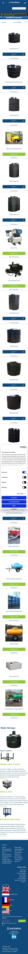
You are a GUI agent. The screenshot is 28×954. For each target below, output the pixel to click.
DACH (10, 905)
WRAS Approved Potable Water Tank (14, 82)
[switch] (24, 477)
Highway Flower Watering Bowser (14, 148)
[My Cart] (25, 3)
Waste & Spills (18, 847)
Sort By (15, 22)
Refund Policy (22, 876)
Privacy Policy (22, 875)
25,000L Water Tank (14, 214)
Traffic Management (6, 849)
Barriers (4, 847)
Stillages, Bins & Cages (10, 764)
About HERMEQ (22, 878)
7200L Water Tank (14, 346)
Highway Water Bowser (14, 546)
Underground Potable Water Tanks (14, 513)
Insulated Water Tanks (14, 313)
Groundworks (5, 857)
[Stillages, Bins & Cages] (14, 757)
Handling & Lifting (6, 859)
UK (10, 889)
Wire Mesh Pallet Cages (10, 819)
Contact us (23, 881)
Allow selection (14, 501)
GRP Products (18, 856)
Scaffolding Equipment (7, 861)
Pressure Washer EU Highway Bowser (14, 709)
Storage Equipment (19, 849)
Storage (5, 16)
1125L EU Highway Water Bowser (14, 578)
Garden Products (19, 857)
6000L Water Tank (14, 379)
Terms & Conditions (21, 873)
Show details (20, 493)
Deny (14, 505)
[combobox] (19, 8)
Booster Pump (14, 248)
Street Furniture (18, 852)
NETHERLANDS (13, 894)
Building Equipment (6, 863)
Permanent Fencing (6, 856)
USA (10, 910)
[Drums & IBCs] (14, 784)
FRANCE (11, 899)
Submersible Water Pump (14, 280)
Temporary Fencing (6, 854)
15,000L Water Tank (14, 115)
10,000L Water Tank (14, 48)
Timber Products (18, 859)
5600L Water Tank (14, 413)
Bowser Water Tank (14, 676)
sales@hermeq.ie (9, 15)
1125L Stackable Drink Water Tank (14, 611)
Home (1, 16)
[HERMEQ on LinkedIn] (14, 936)
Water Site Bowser (14, 643)
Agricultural (17, 861)
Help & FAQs (23, 871)
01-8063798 (16, 13)
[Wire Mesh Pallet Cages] (14, 812)
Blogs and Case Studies (20, 880)
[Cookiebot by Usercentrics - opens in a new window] (20, 447)
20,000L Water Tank (14, 181)
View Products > (4, 778)
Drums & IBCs (6, 792)
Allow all (14, 497)
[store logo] (14, 2)
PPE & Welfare (18, 850)
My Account (23, 869)
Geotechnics (18, 854)
